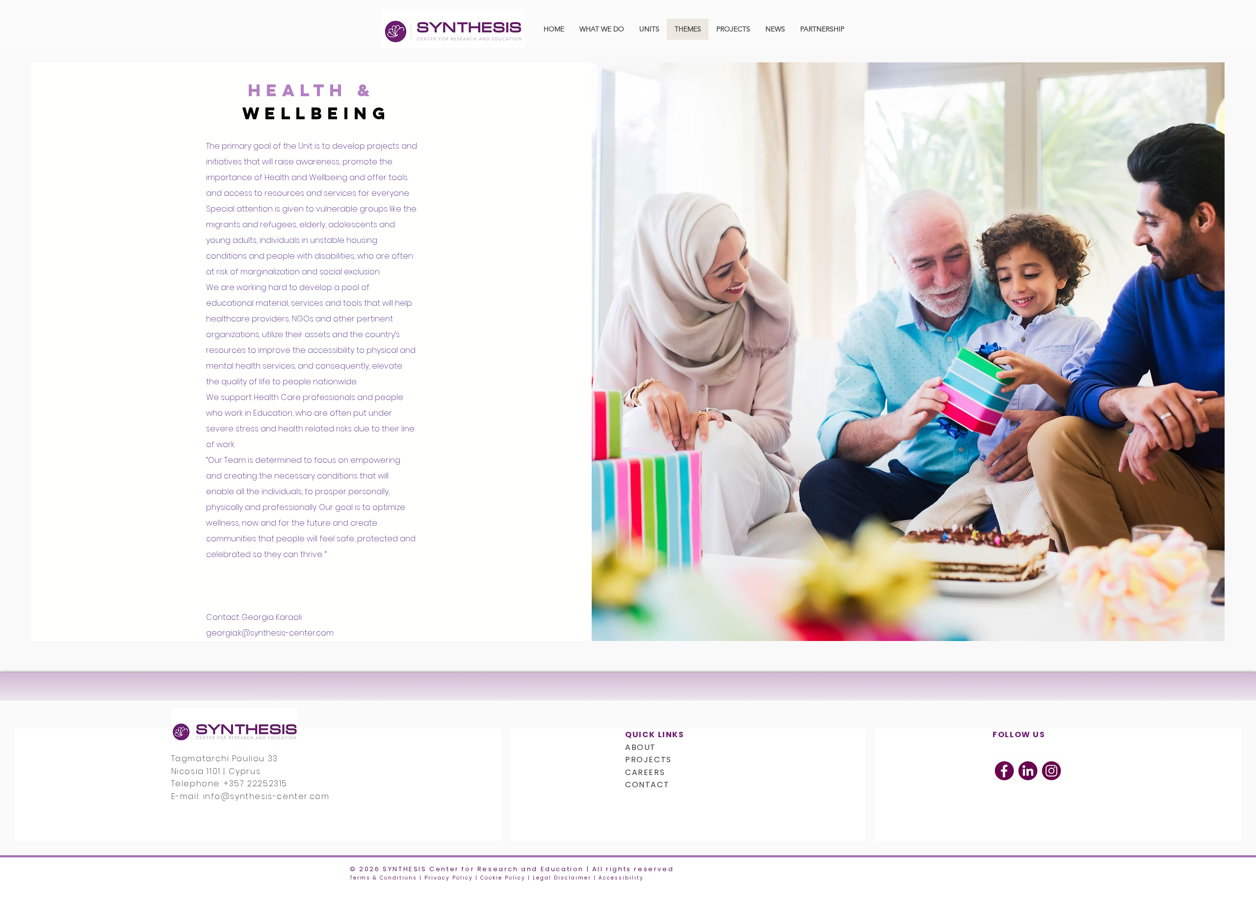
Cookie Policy (502, 877)
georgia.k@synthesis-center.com (270, 633)
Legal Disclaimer (562, 877)
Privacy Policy (448, 877)
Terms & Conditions (383, 877)
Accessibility (621, 877)
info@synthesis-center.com (266, 796)
